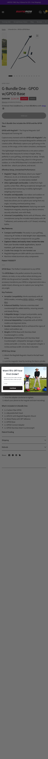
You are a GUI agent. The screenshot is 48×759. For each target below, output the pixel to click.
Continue (13, 388)
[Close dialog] (44, 368)
